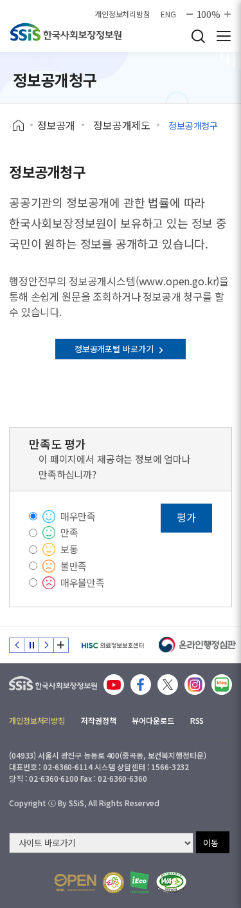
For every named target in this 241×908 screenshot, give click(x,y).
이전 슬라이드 (16, 645)
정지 (31, 645)
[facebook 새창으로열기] (140, 684)
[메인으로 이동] (53, 680)
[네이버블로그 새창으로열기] (221, 684)
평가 (186, 517)
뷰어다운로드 (153, 720)
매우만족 (78, 516)
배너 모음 (61, 645)
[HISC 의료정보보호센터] (112, 645)
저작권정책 (98, 720)
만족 (69, 532)
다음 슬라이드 (46, 645)
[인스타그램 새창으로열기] (194, 684)
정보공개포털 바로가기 (115, 349)
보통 (69, 549)
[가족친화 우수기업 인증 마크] (113, 882)
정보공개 (56, 125)
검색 (198, 36)
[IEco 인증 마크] (139, 882)
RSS (197, 720)
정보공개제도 (121, 125)
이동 (211, 843)
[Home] (23, 125)
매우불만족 (82, 582)
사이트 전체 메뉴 (224, 36)
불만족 (73, 565)
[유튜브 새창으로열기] (113, 684)
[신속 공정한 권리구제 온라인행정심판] (197, 645)
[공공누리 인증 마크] (75, 882)
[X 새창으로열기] (167, 684)
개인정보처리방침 (122, 14)
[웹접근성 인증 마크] (171, 882)
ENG (168, 14)
